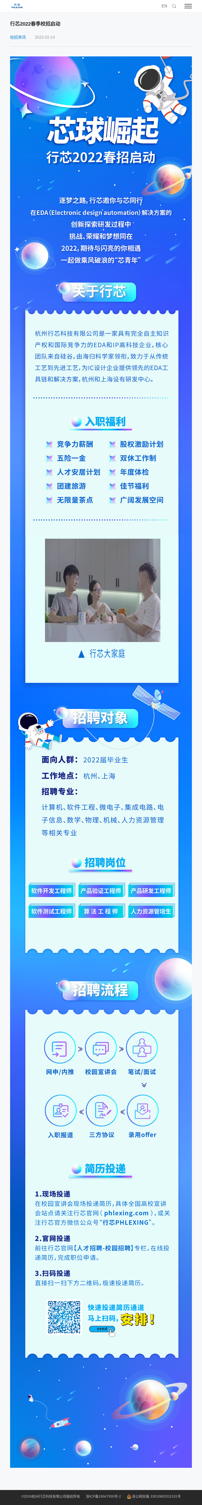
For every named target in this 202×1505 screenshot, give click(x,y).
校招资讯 (18, 37)
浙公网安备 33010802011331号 (156, 1496)
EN (164, 6)
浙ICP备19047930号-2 (103, 1496)
